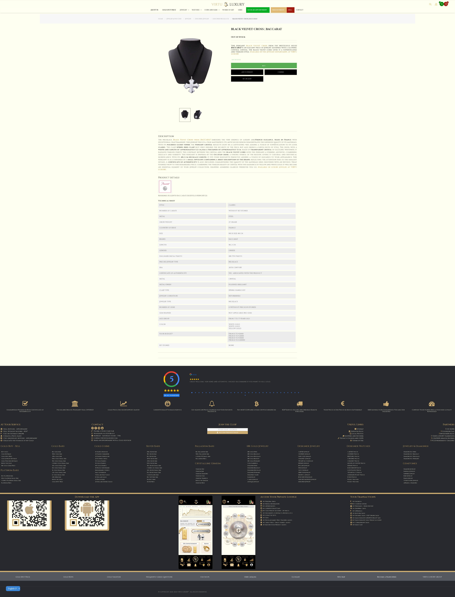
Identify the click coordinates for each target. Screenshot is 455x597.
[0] (446, 4)
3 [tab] (199, 392)
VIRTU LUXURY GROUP (432, 577)
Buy (264, 66)
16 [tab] (245, 392)
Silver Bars (153, 446)
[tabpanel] (241, 379)
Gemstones (410, 463)
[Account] (436, 4)
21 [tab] (263, 392)
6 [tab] (209, 392)
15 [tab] (241, 392)
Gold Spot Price (23, 577)
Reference (162, 196)
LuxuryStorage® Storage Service (168, 410)
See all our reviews (171, 395)
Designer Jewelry (309, 446)
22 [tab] (266, 392)
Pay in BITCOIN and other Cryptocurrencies (256, 410)
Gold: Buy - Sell (10, 446)
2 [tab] (195, 392)
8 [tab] (217, 392)
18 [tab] (252, 392)
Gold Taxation (114, 577)
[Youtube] (102, 428)
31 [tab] (298, 392)
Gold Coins (101, 446)
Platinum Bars (10, 470)
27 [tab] (284, 392)
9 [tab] (220, 392)
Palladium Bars (204, 446)
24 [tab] (273, 392)
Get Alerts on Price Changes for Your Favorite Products (211, 411)
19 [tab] (256, 392)
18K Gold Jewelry (257, 446)
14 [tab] (238, 392)
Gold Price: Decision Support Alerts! (123, 410)
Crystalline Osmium (208, 463)
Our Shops (204, 577)
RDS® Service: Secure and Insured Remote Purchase (299, 411)
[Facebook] (95, 428)
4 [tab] (202, 392)
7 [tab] (213, 392)
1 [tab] (192, 392)
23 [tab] (270, 392)
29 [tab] (291, 392)
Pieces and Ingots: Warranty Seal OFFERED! (75, 410)
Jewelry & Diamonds (415, 446)
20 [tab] (259, 392)
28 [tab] (288, 392)
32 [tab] (245, 395)
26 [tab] (281, 392)
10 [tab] (224, 392)
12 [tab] (231, 392)
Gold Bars (57, 446)
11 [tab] (227, 392)
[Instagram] (92, 428)
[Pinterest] (99, 428)
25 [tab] (277, 392)
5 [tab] (206, 392)
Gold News (68, 577)
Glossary (296, 577)
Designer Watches (358, 446)
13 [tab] (234, 392)
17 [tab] (249, 392)
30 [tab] (295, 392)
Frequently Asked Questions (159, 577)
